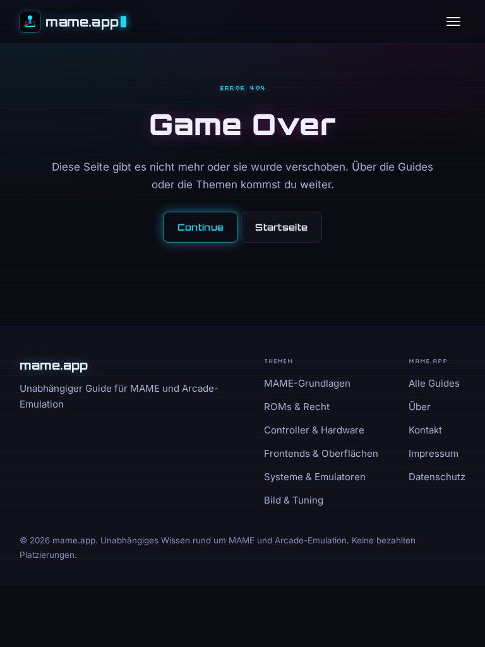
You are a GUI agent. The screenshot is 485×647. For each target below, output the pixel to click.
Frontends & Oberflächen (321, 453)
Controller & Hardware (314, 430)
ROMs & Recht (297, 407)
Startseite (281, 227)
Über (420, 407)
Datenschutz (437, 477)
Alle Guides (434, 383)
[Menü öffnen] (453, 21)
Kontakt (425, 430)
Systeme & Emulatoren (315, 477)
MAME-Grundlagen (307, 383)
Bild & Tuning (293, 500)
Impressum (433, 453)
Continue (200, 227)
